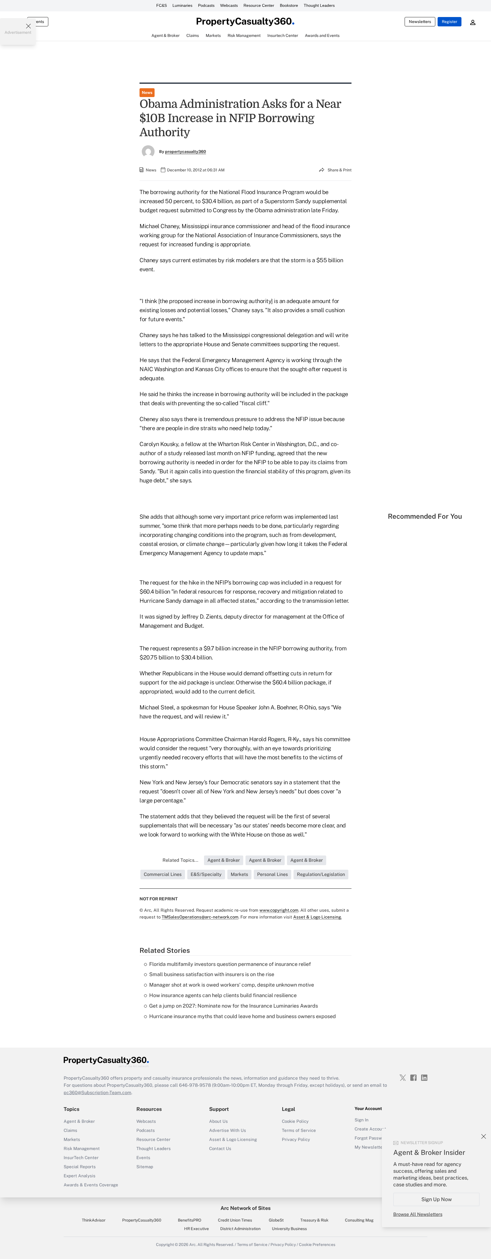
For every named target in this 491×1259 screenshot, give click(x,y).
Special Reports (80, 1166)
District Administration (240, 1228)
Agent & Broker (79, 1121)
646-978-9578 (195, 1085)
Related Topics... (180, 860)
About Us (218, 1121)
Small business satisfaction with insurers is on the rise (211, 974)
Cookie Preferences (317, 1244)
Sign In (362, 1119)
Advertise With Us (227, 1130)
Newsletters (420, 21)
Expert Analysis (79, 1175)
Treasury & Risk (314, 1220)
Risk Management (82, 1148)
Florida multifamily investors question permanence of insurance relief (230, 964)
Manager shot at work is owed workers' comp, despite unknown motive (231, 985)
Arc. (193, 1244)
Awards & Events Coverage (91, 1184)
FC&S (161, 5)
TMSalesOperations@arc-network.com (200, 917)
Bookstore (289, 5)
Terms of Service (299, 1130)
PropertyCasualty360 (141, 1220)
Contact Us (220, 1148)
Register (449, 21)
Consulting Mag (359, 1220)
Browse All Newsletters (417, 1214)
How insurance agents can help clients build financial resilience (223, 995)
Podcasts (206, 5)
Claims (70, 1130)
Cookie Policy (295, 1121)
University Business (289, 1228)
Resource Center (259, 5)
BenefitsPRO (189, 1220)
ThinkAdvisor (93, 1220)
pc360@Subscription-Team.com (97, 1092)
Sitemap (144, 1166)
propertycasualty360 (185, 151)
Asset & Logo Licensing (233, 1139)
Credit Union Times (235, 1220)
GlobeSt (276, 1220)
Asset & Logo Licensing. (317, 917)
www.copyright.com (278, 910)
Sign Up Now (436, 1199)
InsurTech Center (81, 1157)
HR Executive (196, 1228)
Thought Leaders (319, 5)
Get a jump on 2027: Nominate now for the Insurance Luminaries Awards (233, 1006)
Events (38, 21)
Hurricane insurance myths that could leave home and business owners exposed (242, 1016)
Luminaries (182, 5)
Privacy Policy (296, 1139)
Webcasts (229, 5)
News (147, 92)
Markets (72, 1139)
